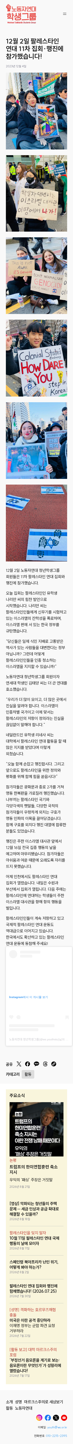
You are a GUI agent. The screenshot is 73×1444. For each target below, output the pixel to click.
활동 (28, 1074)
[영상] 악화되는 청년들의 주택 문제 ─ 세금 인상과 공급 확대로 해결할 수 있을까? (34, 1209)
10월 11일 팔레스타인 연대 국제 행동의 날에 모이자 (34, 1241)
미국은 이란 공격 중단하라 (30, 1320)
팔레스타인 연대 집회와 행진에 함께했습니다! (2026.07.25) (33, 1288)
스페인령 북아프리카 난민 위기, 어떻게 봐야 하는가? (34, 1264)
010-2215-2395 (56, 1436)
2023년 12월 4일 (16, 66)
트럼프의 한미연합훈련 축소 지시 (34, 1169)
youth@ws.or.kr (57, 1427)
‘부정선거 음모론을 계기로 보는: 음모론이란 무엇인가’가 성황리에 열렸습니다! (35, 1365)
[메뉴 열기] (64, 13)
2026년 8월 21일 (20, 1187)
